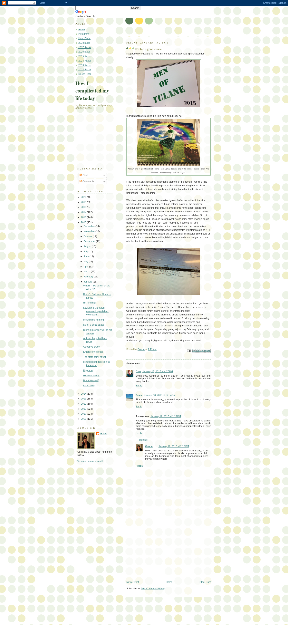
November (89, 231)
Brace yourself (91, 380)
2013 (84, 398)
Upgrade (88, 370)
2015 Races (84, 56)
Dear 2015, (89, 385)
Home (169, 582)
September (90, 241)
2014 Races (84, 60)
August (88, 246)
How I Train (84, 38)
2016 (84, 217)
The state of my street (94, 357)
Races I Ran (84, 74)
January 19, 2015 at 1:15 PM (165, 416)
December (89, 226)
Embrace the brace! (93, 352)
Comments (88, 181)
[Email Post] (188, 350)
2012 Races (84, 69)
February (89, 276)
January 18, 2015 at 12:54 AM (160, 395)
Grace (139, 395)
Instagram (83, 34)
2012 (84, 403)
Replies (143, 439)
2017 (84, 212)
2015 (84, 222)
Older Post (205, 582)
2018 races (84, 43)
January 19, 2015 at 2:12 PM (173, 446)
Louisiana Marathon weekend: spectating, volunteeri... (96, 311)
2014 (84, 393)
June (87, 256)
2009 (84, 419)
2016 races (84, 51)
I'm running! (89, 302)
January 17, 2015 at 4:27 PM (157, 371)
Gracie (149, 446)
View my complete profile (90, 461)
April (86, 266)
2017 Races (84, 47)
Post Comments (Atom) (153, 588)
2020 (84, 197)
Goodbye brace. (91, 346)
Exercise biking (91, 375)
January (88, 281)
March (87, 271)
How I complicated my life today (92, 90)
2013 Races (84, 65)
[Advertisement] (155, 553)
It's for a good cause (93, 324)
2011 (84, 409)
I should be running (93, 319)
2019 (84, 202)
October (88, 236)
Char (138, 371)
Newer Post (132, 582)
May (86, 261)
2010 (84, 413)
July (86, 251)
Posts (85, 175)
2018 (84, 207)
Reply (139, 385)
